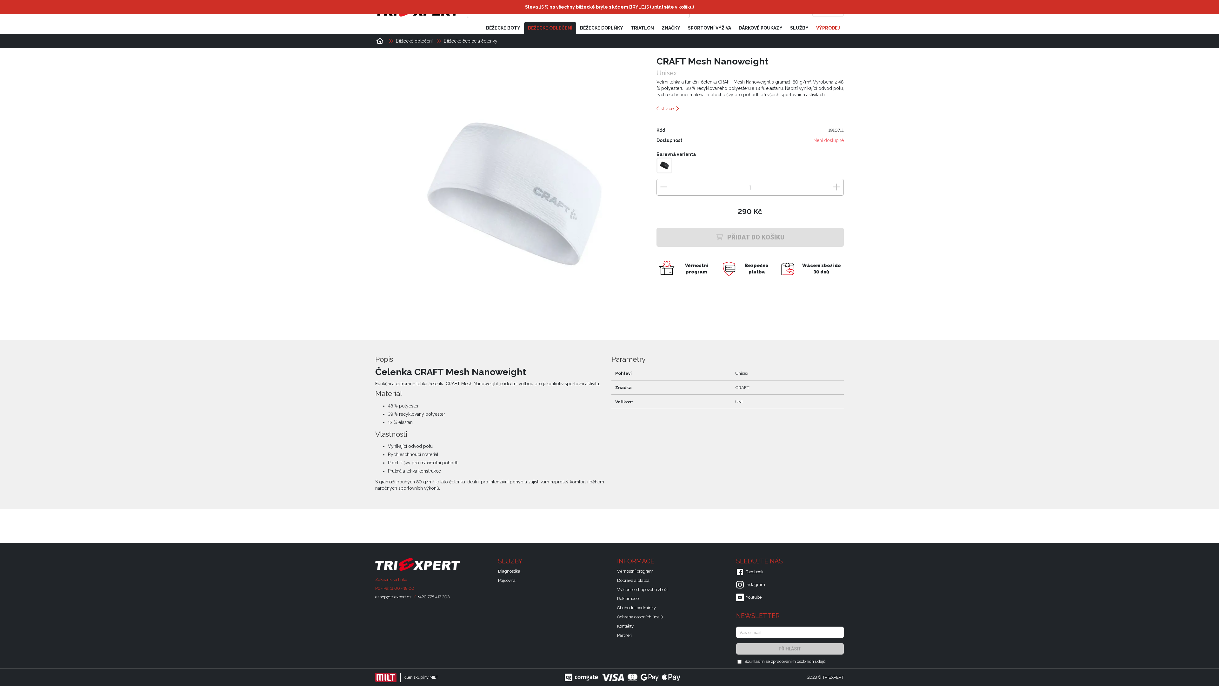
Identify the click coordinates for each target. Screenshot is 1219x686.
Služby (799, 27)
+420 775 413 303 (434, 597)
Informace (636, 561)
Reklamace (628, 598)
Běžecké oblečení (550, 27)
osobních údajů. (812, 661)
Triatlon (642, 27)
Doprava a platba (633, 580)
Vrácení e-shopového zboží (642, 589)
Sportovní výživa (709, 27)
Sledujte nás (760, 561)
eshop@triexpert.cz (393, 597)
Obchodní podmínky (636, 607)
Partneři (624, 635)
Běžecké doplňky (601, 27)
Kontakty (625, 626)
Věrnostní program (635, 571)
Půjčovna (507, 580)
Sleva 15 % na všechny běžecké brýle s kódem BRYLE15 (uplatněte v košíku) (609, 7)
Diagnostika (509, 571)
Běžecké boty (503, 27)
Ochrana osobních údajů (640, 617)
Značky (671, 27)
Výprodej (828, 27)
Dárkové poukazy (761, 27)
